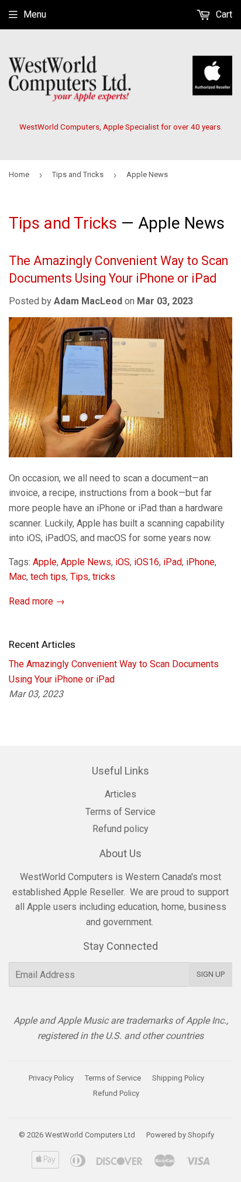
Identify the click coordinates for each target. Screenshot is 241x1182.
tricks (103, 576)
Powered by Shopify (180, 1134)
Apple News (86, 562)
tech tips (48, 576)
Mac (17, 576)
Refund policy (120, 828)
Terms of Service (120, 811)
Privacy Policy (51, 1078)
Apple (45, 562)
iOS (122, 562)
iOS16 (146, 562)
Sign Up (211, 974)
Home (19, 174)
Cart (223, 14)
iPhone (200, 562)
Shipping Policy (178, 1078)
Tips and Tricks (78, 174)
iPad (172, 562)
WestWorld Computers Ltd (90, 1134)
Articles (120, 794)
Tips (79, 576)
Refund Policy (116, 1093)
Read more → (37, 601)
